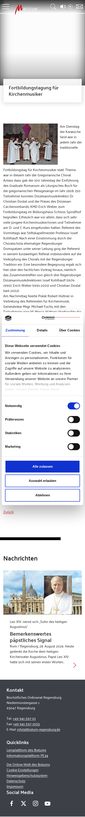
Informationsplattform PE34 (27, 755)
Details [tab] (42, 330)
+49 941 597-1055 (26, 724)
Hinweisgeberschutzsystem (27, 775)
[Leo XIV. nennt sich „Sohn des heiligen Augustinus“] (42, 592)
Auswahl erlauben (42, 481)
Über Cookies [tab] (69, 330)
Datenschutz (16, 780)
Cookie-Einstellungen (23, 770)
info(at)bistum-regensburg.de (38, 729)
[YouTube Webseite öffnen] (47, 803)
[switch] (74, 419)
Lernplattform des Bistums (26, 750)
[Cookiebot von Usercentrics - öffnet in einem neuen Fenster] (61, 318)
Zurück (8, 512)
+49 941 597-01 (24, 718)
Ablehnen (42, 495)
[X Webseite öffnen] (23, 803)
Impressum (15, 786)
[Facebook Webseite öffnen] (11, 803)
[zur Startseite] (28, 9)
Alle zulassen (42, 466)
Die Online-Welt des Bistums (28, 764)
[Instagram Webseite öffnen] (35, 803)
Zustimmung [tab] (15, 330)
